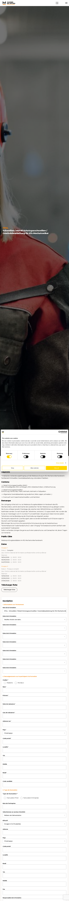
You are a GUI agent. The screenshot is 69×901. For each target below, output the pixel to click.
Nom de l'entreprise (9, 803)
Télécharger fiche (9, 589)
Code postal (7, 738)
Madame (10, 683)
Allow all (56, 468)
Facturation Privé (12, 798)
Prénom (5, 695)
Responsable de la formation (12, 897)
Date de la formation (9, 616)
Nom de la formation (9, 607)
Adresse (5, 829)
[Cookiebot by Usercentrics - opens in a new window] (59, 432)
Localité (6, 747)
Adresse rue (7, 721)
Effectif (5, 820)
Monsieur (21, 683)
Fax (4, 889)
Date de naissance (9, 704)
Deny (12, 468)
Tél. (4, 755)
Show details (60, 463)
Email (5, 772)
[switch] (26, 456)
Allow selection (34, 468)
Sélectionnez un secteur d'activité (14, 812)
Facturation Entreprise (31, 798)
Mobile (5, 764)
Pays (4, 729)
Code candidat (7, 781)
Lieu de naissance (9, 712)
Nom (4, 687)
